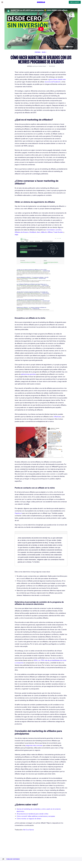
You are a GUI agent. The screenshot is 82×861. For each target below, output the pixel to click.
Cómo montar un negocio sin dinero (29, 818)
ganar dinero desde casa (57, 79)
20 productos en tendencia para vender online (32, 814)
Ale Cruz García (28, 830)
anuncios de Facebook (52, 82)
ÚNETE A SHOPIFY (74, 2)
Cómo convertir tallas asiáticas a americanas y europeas (36, 816)
